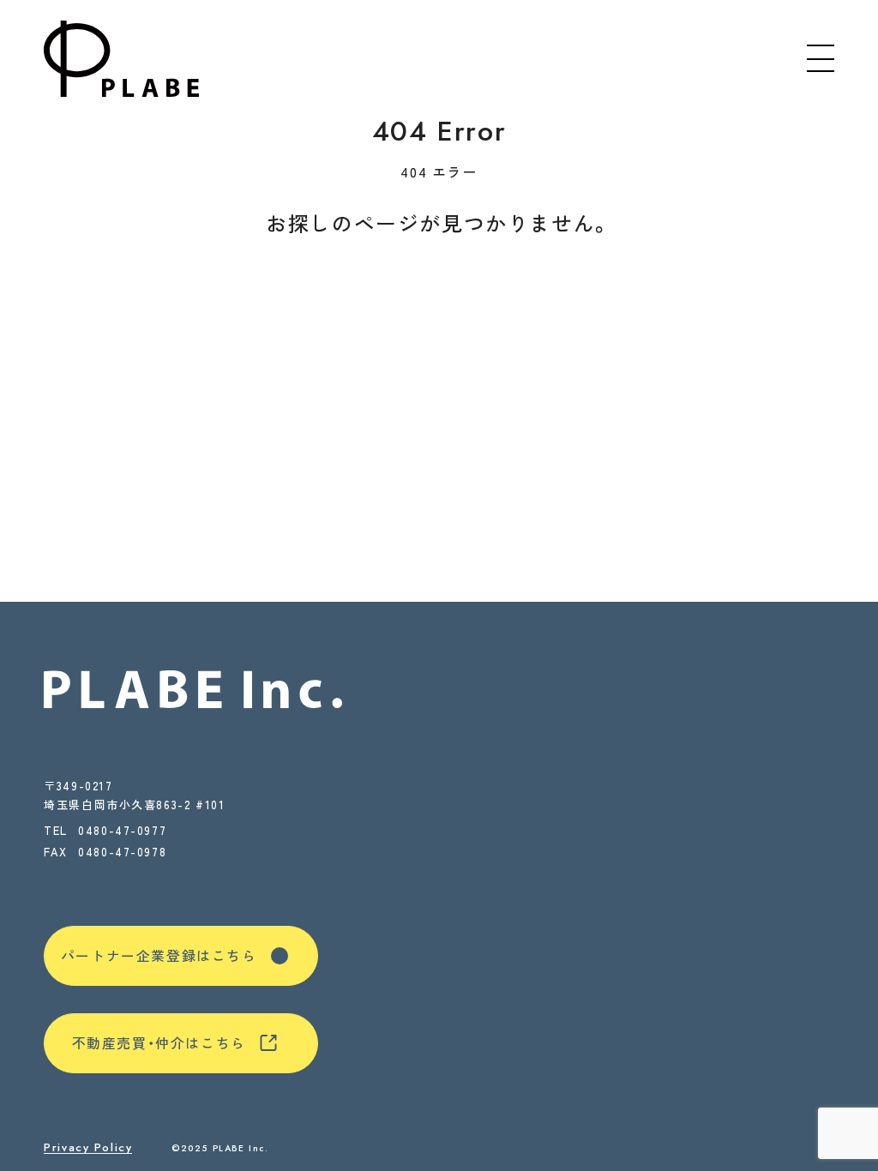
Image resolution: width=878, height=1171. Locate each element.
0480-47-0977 (122, 830)
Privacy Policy (88, 1148)
